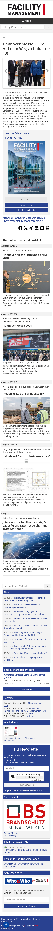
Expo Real (28, 716)
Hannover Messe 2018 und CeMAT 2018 (25, 256)
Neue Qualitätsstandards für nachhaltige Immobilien (22, 606)
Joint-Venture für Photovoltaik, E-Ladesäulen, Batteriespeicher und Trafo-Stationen (25, 525)
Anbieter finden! (27, 906)
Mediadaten (9, 740)
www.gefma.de (11, 864)
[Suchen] (48, 27)
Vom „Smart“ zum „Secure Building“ (25, 653)
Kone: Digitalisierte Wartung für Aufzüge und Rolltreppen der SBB (23, 633)
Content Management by (12, 925)
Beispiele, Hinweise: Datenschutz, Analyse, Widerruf (23, 791)
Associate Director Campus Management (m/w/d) (25, 676)
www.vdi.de (37, 864)
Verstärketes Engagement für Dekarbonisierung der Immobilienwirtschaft (24, 613)
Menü (28, 20)
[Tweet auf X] (26, 229)
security (33, 713)
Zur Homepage (11, 835)
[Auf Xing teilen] (31, 229)
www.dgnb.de (10, 866)
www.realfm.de (25, 864)
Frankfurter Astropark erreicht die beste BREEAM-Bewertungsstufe (24, 599)
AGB (16, 919)
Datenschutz (25, 919)
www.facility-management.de (26, 220)
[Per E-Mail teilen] (42, 228)
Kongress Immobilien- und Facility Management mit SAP (25, 709)
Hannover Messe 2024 (17, 325)
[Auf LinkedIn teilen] (36, 229)
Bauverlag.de (7, 928)
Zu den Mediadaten (13, 833)
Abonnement (26, 205)
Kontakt (36, 919)
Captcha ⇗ (37, 780)
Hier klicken (29, 777)
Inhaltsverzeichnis (26, 210)
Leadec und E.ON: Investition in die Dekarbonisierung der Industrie (25, 647)
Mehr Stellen (26, 689)
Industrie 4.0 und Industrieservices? (26, 456)
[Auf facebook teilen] (20, 229)
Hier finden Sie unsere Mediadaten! (20, 738)
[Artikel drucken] (47, 228)
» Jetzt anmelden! (26, 784)
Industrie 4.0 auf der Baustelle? (23, 394)
